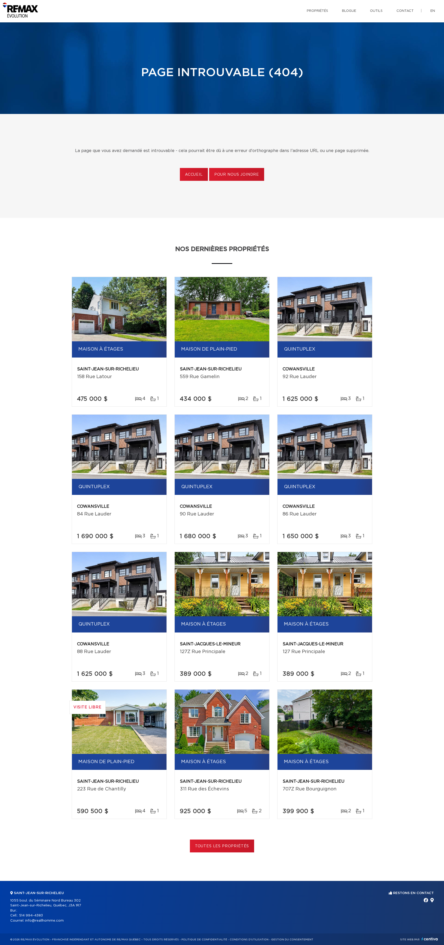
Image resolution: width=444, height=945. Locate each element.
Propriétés (317, 11)
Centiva (429, 939)
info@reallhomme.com (44, 920)
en (432, 11)
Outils (376, 11)
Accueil (194, 174)
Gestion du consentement (292, 939)
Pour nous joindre (236, 174)
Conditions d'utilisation (249, 939)
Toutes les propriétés (222, 846)
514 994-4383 (31, 915)
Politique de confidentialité (204, 939)
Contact (405, 11)
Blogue (349, 11)
